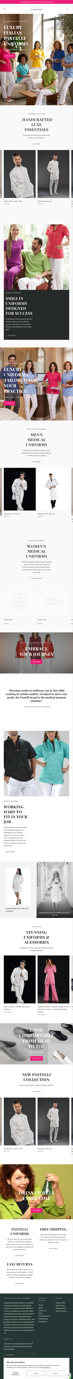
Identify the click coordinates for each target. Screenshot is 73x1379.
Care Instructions (44, 1316)
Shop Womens (36, 578)
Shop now (9, 56)
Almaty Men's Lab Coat (11, 514)
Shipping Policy (61, 1308)
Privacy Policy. (45, 1367)
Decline (55, 1373)
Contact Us (42, 1310)
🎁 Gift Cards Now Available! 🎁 (36, 2)
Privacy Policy (60, 1303)
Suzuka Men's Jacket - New (13, 201)
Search (40, 1305)
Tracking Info (42, 1321)
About (40, 1308)
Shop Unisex (10, 852)
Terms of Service (61, 1311)
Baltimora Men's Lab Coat (46, 514)
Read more (19, 1255)
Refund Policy (60, 1305)
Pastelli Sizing (43, 1319)
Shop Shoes (36, 1058)
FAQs (40, 1313)
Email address (10, 1352)
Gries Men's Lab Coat (45, 201)
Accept (35, 1373)
